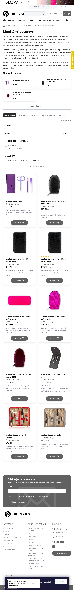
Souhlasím (61, 581)
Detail (19, 398)
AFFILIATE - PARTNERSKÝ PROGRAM (35, 567)
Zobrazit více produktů (37, 106)
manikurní (14, 42)
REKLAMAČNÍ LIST (33, 563)
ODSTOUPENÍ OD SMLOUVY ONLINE (36, 549)
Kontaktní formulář (61, 553)
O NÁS (29, 533)
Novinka (20, 148)
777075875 (59, 536)
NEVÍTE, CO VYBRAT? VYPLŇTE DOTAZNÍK (37, 529)
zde (50, 582)
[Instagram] (57, 541)
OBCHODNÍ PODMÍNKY (35, 546)
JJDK (23, 161)
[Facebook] (53, 541)
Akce (10, 148)
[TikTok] (53, 546)
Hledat (43, 14)
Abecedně (61, 115)
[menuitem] (9, 20)
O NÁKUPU (31, 542)
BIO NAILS (12, 161)
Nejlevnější (23, 115)
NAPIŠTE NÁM (32, 536)
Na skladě (12, 145)
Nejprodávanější (48, 115)
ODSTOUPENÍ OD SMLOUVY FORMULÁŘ (36, 554)
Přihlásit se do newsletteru (18, 502)
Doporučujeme (9, 115)
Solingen (34, 161)
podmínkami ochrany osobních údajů (37, 496)
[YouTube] (62, 541)
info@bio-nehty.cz (61, 529)
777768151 (59, 533)
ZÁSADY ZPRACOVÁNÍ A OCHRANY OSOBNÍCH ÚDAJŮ (36, 559)
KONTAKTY (31, 539)
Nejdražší (35, 115)
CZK (65, 6)
